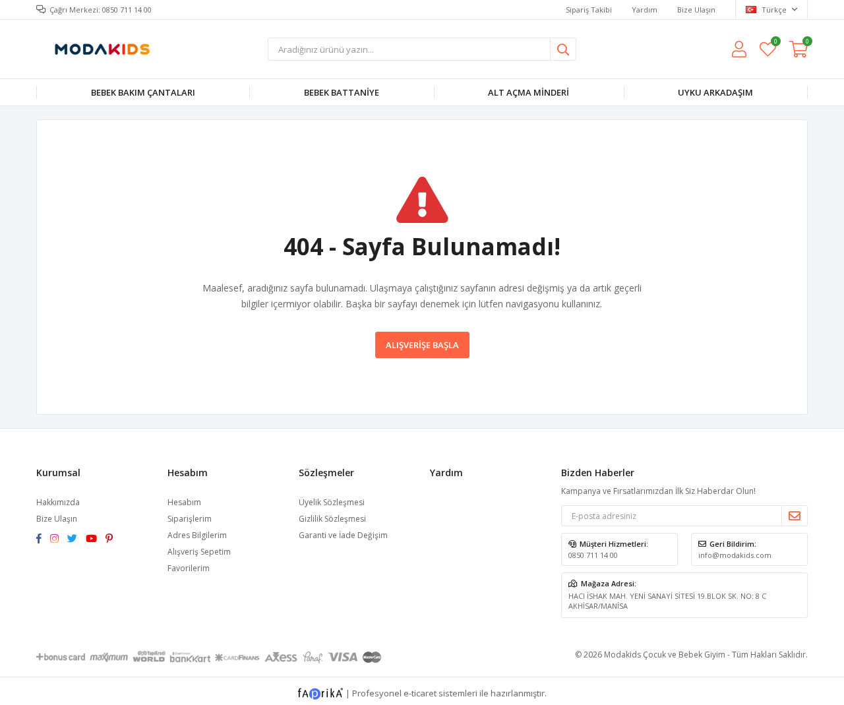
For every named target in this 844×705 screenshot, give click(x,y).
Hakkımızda (58, 502)
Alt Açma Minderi (528, 92)
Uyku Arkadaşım (715, 92)
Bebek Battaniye (341, 92)
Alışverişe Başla (422, 345)
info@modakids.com (734, 555)
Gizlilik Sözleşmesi (332, 518)
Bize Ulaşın (696, 10)
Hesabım (184, 502)
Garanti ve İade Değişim (343, 535)
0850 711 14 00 (593, 555)
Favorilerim (775, 43)
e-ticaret (420, 693)
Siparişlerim (189, 518)
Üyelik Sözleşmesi (332, 502)
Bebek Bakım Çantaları (143, 92)
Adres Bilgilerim (197, 535)
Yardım (644, 10)
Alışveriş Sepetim (199, 551)
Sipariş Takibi (589, 10)
